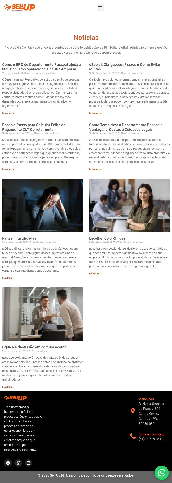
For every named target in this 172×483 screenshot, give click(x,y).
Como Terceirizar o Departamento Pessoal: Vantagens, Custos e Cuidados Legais (125, 127)
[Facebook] (8, 463)
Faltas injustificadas (19, 238)
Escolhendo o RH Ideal (108, 238)
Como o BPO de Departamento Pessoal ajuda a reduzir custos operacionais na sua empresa (41, 66)
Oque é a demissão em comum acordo (34, 347)
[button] (100, 7)
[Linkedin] (28, 463)
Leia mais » (8, 113)
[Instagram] (18, 463)
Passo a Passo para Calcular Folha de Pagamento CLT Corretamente (33, 127)
